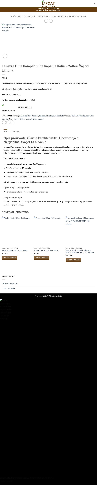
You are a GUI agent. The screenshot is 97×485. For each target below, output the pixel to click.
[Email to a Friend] (12, 122)
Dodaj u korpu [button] (10, 257)
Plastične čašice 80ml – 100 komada (15, 250)
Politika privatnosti (10, 284)
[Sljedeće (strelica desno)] (93, 242)
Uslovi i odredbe (8, 288)
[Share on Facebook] (8, 122)
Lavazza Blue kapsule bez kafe (69, 16)
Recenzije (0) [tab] (14, 132)
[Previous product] (51, 21)
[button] (3, 3)
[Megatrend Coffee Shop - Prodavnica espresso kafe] (48, 3)
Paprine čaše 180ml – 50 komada (46, 250)
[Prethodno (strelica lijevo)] (4, 242)
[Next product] (46, 21)
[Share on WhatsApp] (4, 122)
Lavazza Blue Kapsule (36, 16)
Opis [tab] (5, 132)
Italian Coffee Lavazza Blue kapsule (28, 119)
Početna (16, 16)
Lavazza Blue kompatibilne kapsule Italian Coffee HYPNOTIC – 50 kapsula (80, 251)
